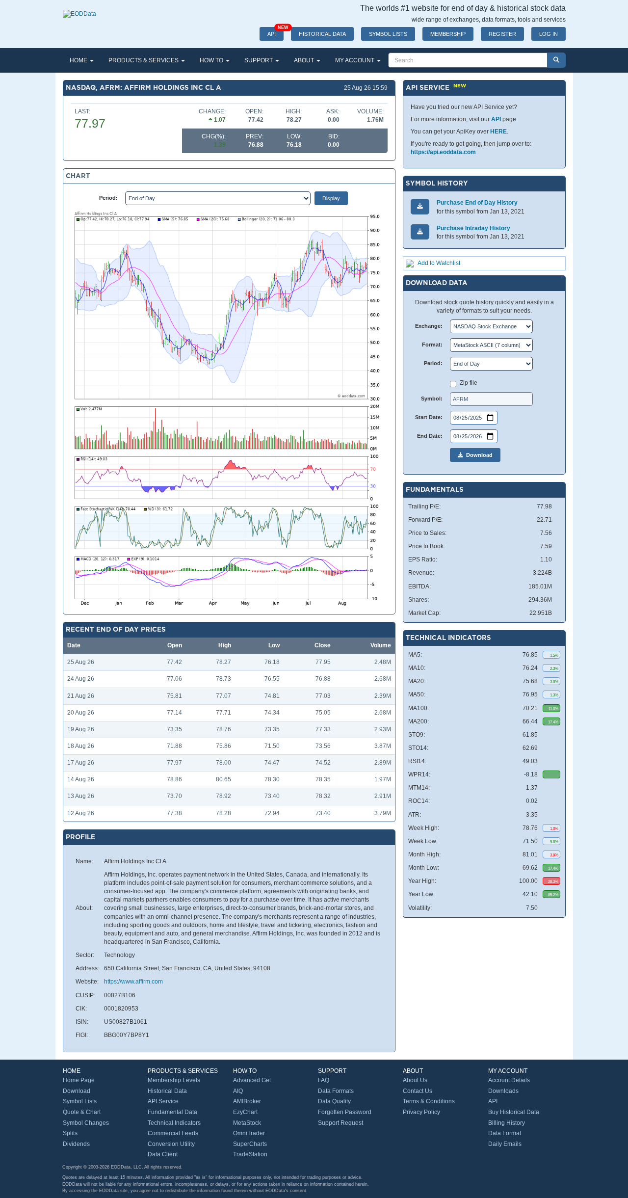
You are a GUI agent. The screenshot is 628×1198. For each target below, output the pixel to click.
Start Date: (429, 417)
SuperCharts (250, 1144)
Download (478, 455)
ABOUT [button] (304, 60)
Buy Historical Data (513, 1112)
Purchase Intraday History (473, 228)
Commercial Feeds (173, 1133)
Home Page (79, 1080)
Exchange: (429, 326)
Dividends (76, 1144)
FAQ (323, 1080)
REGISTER (502, 34)
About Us (415, 1080)
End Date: (430, 436)
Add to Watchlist (439, 263)
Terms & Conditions (429, 1101)
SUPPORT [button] (259, 60)
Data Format (504, 1133)
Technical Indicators (174, 1122)
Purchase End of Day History (477, 202)
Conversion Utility (171, 1144)
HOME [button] (79, 60)
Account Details (509, 1080)
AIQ (238, 1091)
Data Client (163, 1154)
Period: (108, 198)
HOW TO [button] (212, 60)
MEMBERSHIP (448, 34)
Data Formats (336, 1091)
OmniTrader (249, 1133)
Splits (70, 1133)
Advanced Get (252, 1080)
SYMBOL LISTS (388, 34)
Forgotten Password (344, 1112)
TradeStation (250, 1154)
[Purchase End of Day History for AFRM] (420, 206)
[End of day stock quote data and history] (79, 8)
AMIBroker (247, 1101)
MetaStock (247, 1122)
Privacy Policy (421, 1112)
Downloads (503, 1091)
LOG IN (548, 34)
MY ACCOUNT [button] (355, 60)
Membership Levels (174, 1080)
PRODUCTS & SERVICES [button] (144, 60)
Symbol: (432, 398)
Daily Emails (505, 1144)
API (275, 32)
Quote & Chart (82, 1112)
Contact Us (417, 1091)
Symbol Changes (86, 1122)
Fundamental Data (172, 1112)
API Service (163, 1101)
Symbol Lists (80, 1101)
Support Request (340, 1122)
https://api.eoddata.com (443, 152)
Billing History (506, 1122)
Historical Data (167, 1091)
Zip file (468, 382)
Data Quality (334, 1101)
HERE (498, 131)
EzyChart (245, 1112)
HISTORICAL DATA (322, 34)
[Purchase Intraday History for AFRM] (420, 232)
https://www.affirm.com (133, 981)
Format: (432, 344)
